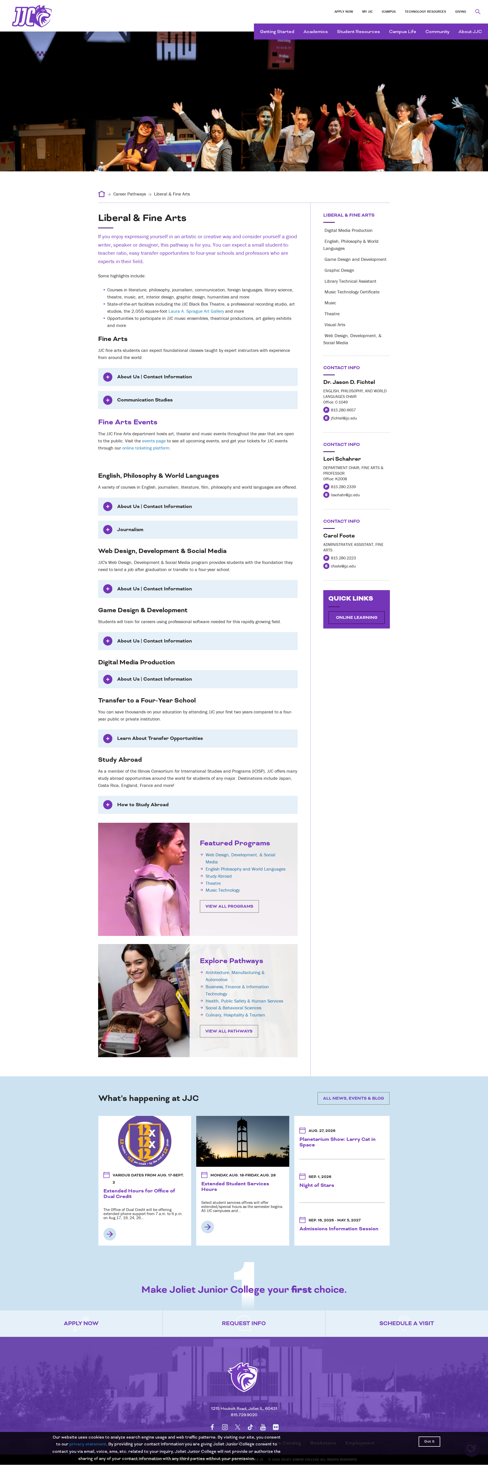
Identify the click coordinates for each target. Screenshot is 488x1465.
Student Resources (358, 31)
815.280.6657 (343, 409)
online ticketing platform (146, 448)
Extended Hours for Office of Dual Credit (139, 1193)
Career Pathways (129, 194)
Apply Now (343, 11)
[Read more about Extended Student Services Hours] (207, 1227)
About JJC (470, 31)
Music (329, 303)
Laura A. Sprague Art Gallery (196, 311)
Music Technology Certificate (351, 292)
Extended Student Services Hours (235, 1186)
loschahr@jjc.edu (345, 494)
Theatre (213, 883)
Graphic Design (338, 270)
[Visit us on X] (237, 1427)
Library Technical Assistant (349, 281)
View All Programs (229, 906)
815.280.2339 (343, 486)
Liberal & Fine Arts (349, 215)
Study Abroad (219, 876)
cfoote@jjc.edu (343, 566)
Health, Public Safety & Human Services (244, 1001)
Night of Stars (316, 1185)
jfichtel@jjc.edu (344, 418)
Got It (429, 1441)
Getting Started (277, 31)
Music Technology (223, 890)
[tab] (198, 377)
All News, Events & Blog (353, 1098)
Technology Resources (425, 11)
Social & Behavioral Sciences (233, 1008)
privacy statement (87, 1444)
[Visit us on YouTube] (263, 1427)
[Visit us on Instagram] (225, 1427)
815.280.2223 (343, 557)
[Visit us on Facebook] (212, 1427)
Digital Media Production (348, 230)
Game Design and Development (355, 259)
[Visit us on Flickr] (275, 1427)
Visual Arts (334, 324)
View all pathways (229, 1031)
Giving (460, 11)
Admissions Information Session (338, 1228)
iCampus (389, 11)
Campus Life (402, 31)
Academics (315, 31)
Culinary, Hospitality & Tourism (235, 1015)
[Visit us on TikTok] (250, 1427)
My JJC (367, 11)
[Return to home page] (244, 1383)
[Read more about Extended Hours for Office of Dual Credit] (109, 1234)
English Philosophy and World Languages (245, 869)
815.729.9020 (244, 1415)
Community (437, 31)
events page (154, 441)
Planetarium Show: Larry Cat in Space (337, 1142)
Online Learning (356, 617)
